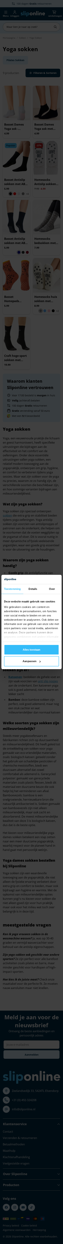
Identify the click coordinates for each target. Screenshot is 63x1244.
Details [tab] (33, 588)
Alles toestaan (31, 649)
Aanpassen (29, 661)
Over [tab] (52, 588)
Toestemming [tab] (12, 588)
